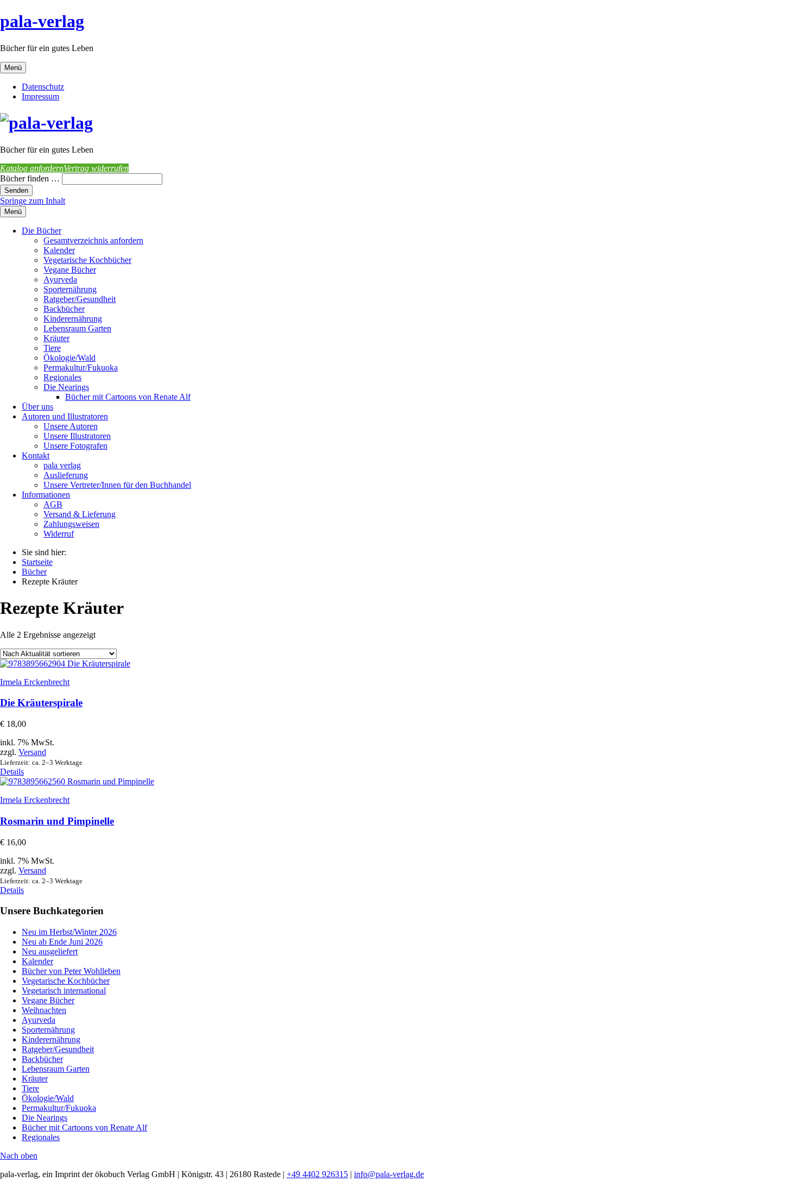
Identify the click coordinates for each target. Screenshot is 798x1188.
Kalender (59, 250)
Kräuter (56, 338)
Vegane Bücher (69, 269)
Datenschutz (43, 86)
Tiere (52, 348)
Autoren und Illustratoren (65, 416)
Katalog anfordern (32, 168)
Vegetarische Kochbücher (87, 260)
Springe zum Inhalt (32, 200)
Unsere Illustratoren (77, 436)
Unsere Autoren (70, 426)
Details (12, 771)
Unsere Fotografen (75, 445)
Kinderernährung (72, 318)
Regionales (62, 377)
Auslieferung (65, 475)
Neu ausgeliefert (50, 951)
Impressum (40, 96)
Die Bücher (41, 230)
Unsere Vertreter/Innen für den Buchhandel (117, 484)
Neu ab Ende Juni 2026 (62, 941)
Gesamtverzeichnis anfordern (93, 240)
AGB (52, 504)
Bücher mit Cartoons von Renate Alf (128, 396)
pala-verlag (42, 21)
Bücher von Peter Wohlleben (71, 971)
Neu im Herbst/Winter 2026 (69, 931)
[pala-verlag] (46, 123)
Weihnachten (44, 1010)
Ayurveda (60, 279)
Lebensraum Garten (77, 328)
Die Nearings (66, 387)
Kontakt (35, 455)
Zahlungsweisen (71, 524)
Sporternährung (70, 289)
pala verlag (62, 465)
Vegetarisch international (64, 990)
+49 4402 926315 (317, 1174)
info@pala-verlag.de (389, 1174)
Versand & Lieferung (79, 514)
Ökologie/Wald (69, 357)
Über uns (37, 406)
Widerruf (58, 533)
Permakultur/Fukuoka (80, 367)
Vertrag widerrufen (96, 168)
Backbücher (64, 308)
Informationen (46, 494)
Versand (32, 752)
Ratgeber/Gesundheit (79, 299)
